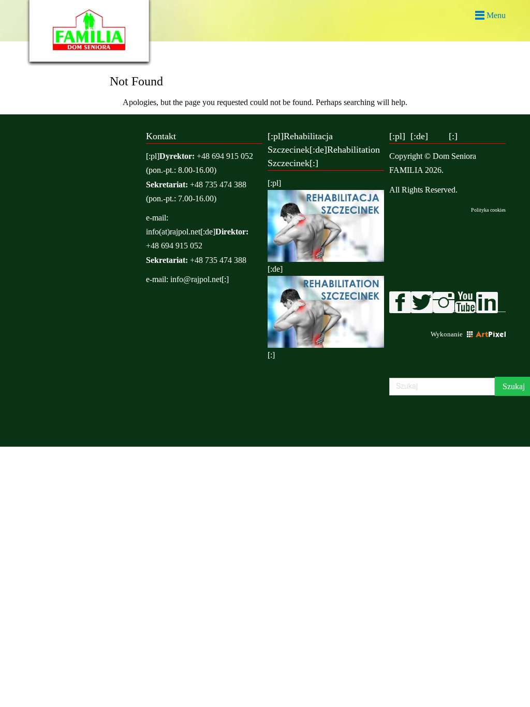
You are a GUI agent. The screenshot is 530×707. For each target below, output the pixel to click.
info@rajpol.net (196, 279)
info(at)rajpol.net (173, 231)
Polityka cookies (488, 210)
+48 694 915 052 (225, 156)
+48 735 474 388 (218, 184)
